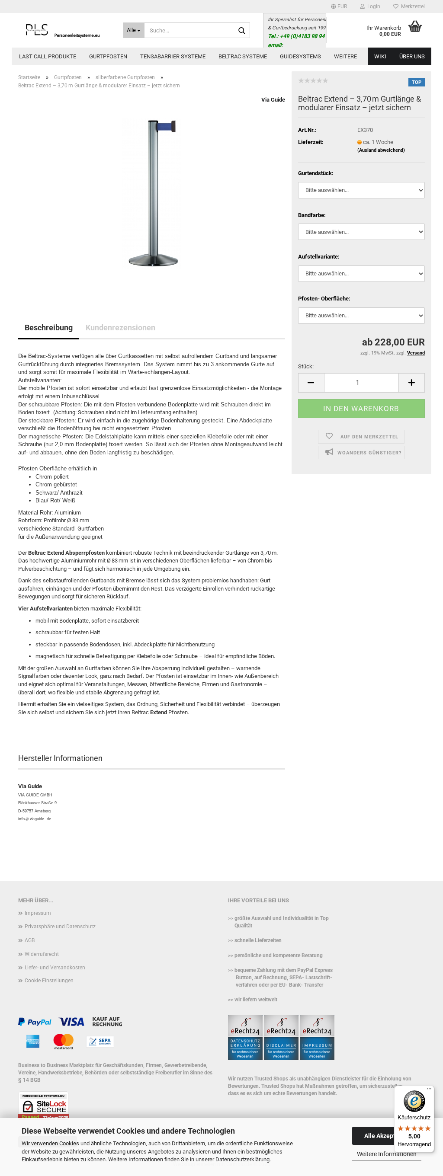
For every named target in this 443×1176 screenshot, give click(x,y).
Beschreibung (49, 327)
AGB (30, 940)
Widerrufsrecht (42, 954)
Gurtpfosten (108, 56)
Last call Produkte (47, 56)
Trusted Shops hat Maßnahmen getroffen (309, 1086)
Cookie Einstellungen (49, 981)
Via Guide (273, 99)
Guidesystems (300, 56)
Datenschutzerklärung (242, 1159)
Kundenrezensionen (120, 327)
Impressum (38, 913)
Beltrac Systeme (242, 56)
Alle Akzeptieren (387, 1135)
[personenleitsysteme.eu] (64, 30)
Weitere (345, 56)
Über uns (412, 56)
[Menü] (429, 1091)
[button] (338, 6)
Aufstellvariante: (319, 256)
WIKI (380, 56)
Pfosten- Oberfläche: (324, 298)
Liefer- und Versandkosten (55, 968)
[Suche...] (242, 30)
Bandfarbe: (312, 215)
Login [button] (372, 6)
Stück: (306, 366)
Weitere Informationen (387, 1153)
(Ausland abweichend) (381, 150)
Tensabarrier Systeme (172, 56)
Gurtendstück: (316, 173)
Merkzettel (411, 6)
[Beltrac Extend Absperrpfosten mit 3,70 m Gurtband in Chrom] (151, 193)
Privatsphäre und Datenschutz (60, 927)
